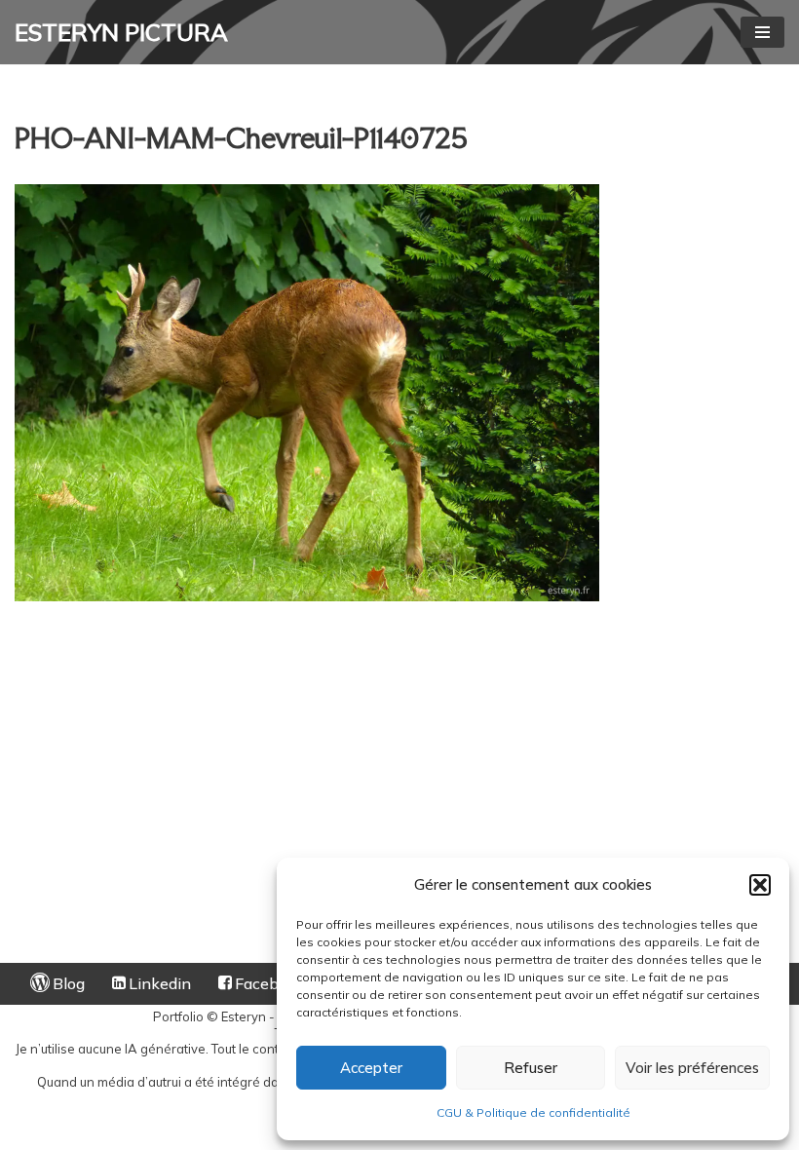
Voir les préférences (692, 1067)
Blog (69, 983)
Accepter (371, 1067)
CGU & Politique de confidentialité (533, 1112)
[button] (760, 885)
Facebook (270, 983)
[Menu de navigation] (762, 32)
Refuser (530, 1067)
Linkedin (160, 983)
